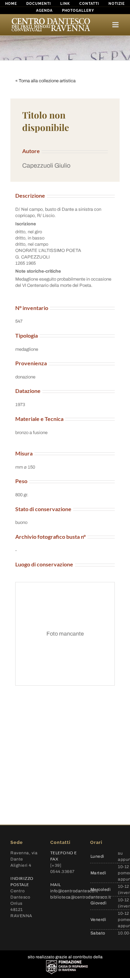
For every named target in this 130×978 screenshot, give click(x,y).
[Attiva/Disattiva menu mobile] (116, 24)
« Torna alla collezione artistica (45, 80)
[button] (64, 166)
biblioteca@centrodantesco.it (80, 897)
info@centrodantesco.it (74, 890)
